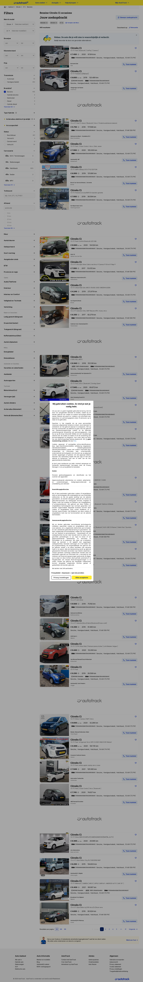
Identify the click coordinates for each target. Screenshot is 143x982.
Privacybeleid (55, 573)
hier (75, 441)
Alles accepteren (81, 577)
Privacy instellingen (61, 577)
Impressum (66, 573)
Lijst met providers (77, 573)
